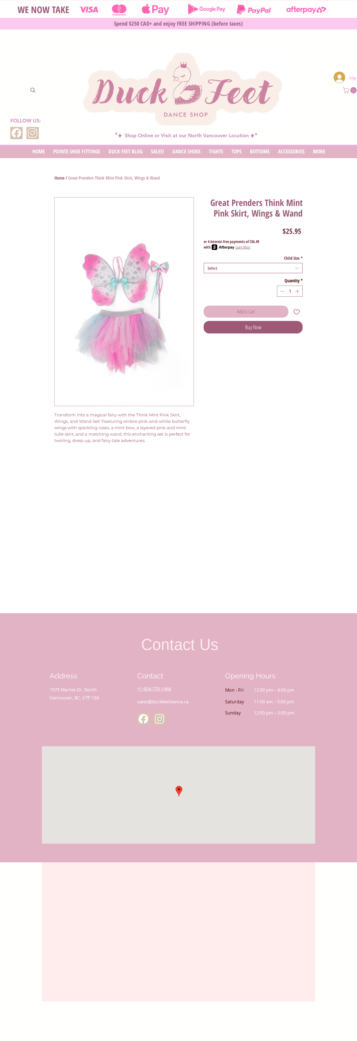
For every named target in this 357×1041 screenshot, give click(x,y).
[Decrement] (282, 291)
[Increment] (298, 291)
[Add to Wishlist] (297, 312)
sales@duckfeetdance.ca (163, 702)
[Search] (33, 90)
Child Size (293, 258)
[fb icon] (16, 133)
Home (59, 178)
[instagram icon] (32, 133)
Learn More (242, 247)
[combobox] (253, 268)
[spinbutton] (290, 291)
